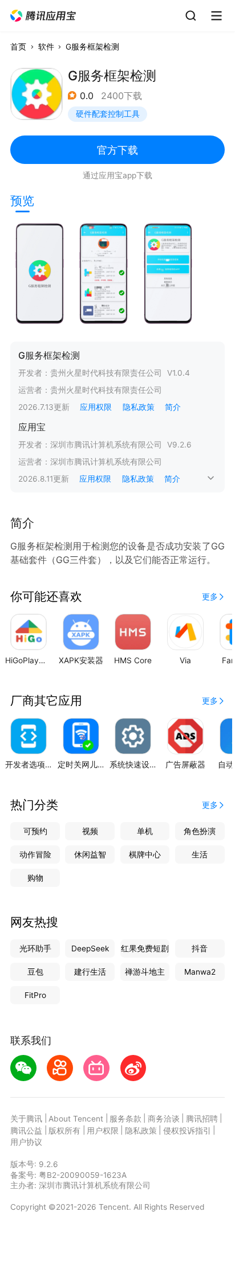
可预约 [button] (35, 831)
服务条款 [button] (125, 1118)
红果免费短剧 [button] (145, 948)
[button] (43, 16)
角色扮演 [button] (200, 831)
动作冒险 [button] (35, 854)
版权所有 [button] (64, 1130)
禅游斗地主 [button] (145, 971)
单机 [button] (145, 831)
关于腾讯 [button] (26, 1118)
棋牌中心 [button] (145, 854)
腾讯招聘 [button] (202, 1118)
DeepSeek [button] (90, 948)
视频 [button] (90, 831)
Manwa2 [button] (200, 971)
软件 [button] (46, 46)
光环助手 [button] (35, 948)
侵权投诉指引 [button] (187, 1130)
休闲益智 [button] (90, 854)
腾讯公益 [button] (26, 1130)
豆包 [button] (35, 971)
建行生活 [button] (90, 971)
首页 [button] (18, 46)
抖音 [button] (200, 948)
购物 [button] (35, 877)
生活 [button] (200, 854)
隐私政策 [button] (139, 407)
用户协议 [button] (26, 1142)
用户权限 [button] (103, 1130)
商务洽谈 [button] (164, 1118)
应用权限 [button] (96, 407)
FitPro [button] (35, 995)
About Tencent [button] (75, 1118)
